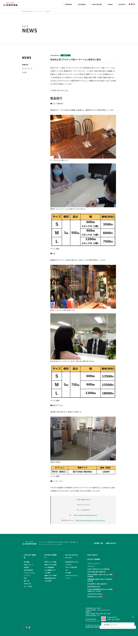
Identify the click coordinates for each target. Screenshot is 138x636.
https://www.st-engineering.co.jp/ (85, 515)
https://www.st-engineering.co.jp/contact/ (90, 520)
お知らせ (48, 11)
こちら (66, 90)
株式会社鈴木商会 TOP (29, 11)
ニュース (40, 11)
